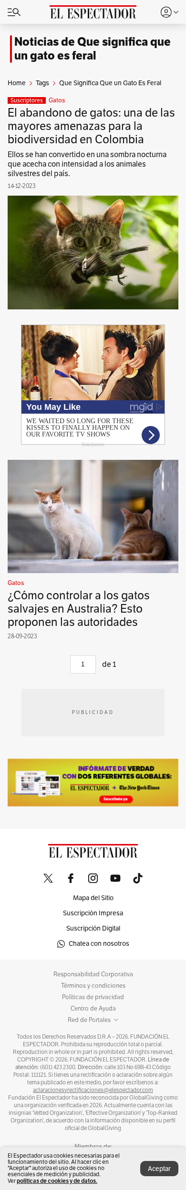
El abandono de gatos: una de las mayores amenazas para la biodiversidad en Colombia (91, 126)
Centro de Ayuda (93, 1008)
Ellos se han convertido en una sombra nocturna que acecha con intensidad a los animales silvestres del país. (87, 164)
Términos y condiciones (93, 985)
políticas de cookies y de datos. (57, 1180)
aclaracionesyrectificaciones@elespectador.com (93, 1090)
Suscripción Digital (93, 928)
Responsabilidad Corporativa (93, 974)
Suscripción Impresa (93, 913)
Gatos (57, 100)
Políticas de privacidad (93, 997)
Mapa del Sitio (93, 898)
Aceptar (159, 1169)
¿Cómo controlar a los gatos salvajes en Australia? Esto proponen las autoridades (79, 608)
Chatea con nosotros (99, 944)
